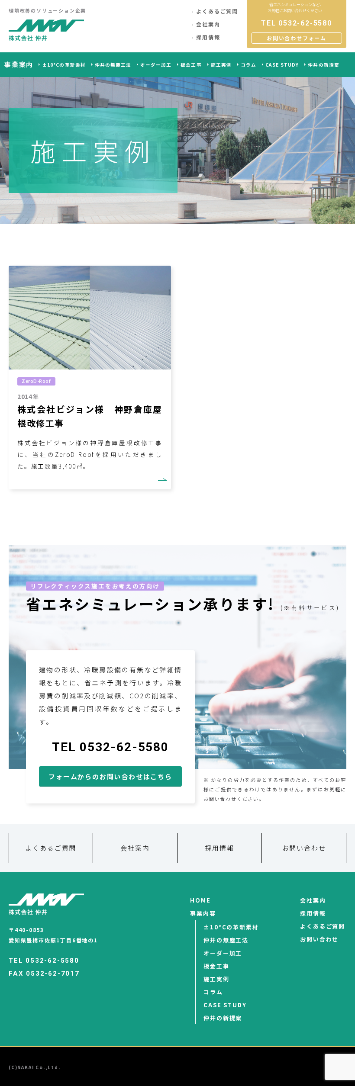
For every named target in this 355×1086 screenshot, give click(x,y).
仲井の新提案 (323, 64)
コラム (248, 64)
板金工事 (191, 64)
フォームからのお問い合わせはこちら (110, 776)
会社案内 (208, 24)
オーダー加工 (155, 64)
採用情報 (208, 37)
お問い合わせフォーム (296, 38)
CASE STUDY (282, 64)
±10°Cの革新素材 (64, 64)
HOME (200, 900)
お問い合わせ (304, 847)
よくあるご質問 (217, 11)
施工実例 (221, 64)
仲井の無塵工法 (113, 64)
